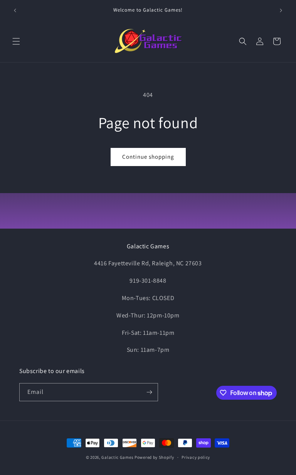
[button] (16, 41)
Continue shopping (148, 156)
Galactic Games (117, 457)
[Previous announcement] (15, 10)
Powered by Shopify (154, 457)
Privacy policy (196, 457)
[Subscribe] (149, 392)
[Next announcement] (280, 10)
